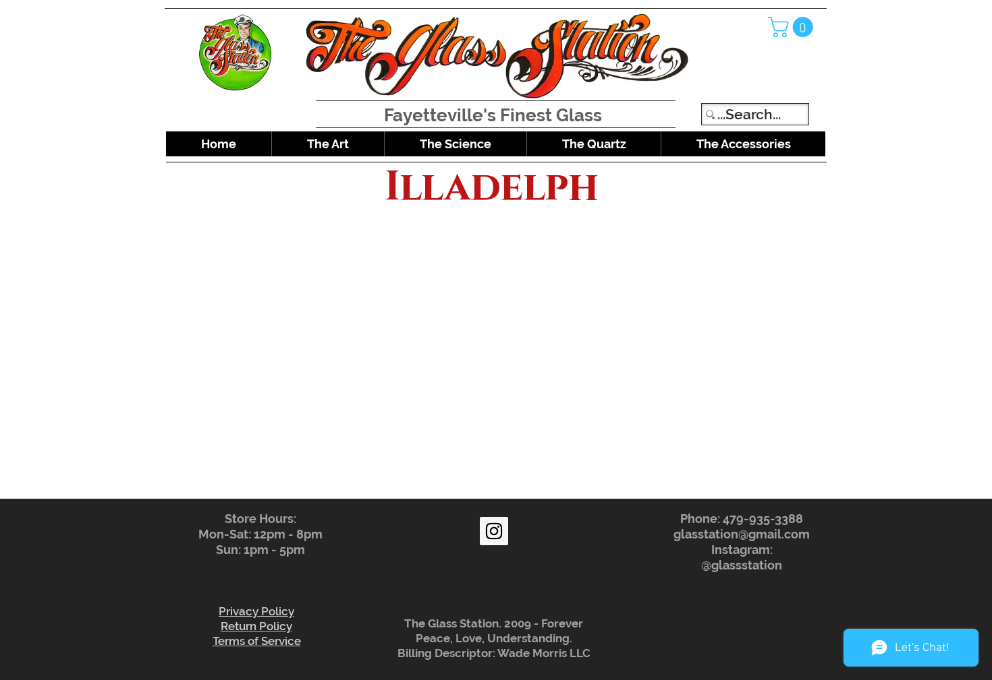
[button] (793, 27)
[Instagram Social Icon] (494, 531)
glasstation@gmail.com (741, 534)
